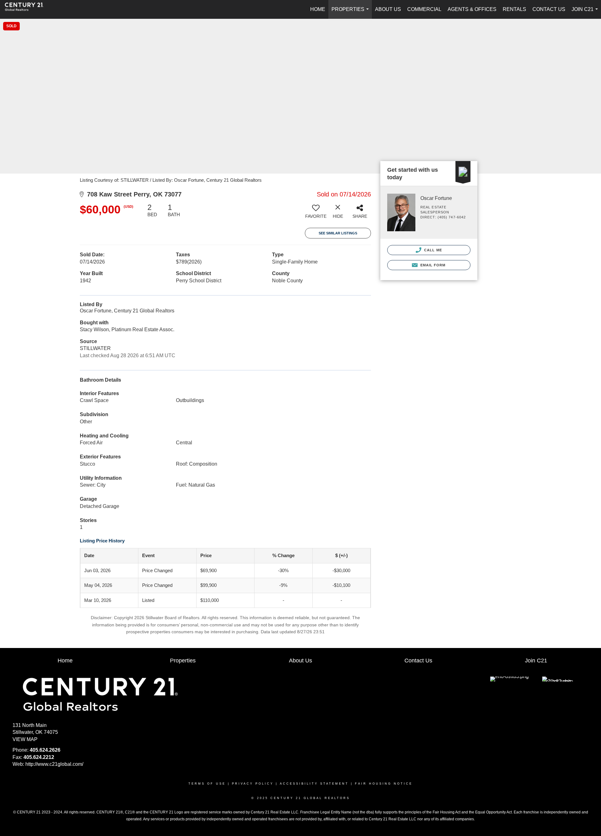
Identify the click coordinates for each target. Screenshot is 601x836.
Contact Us (548, 9)
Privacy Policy (253, 783)
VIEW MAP (25, 739)
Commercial (424, 9)
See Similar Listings (338, 233)
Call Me (432, 250)
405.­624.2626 (45, 750)
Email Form (432, 265)
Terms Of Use (207, 783)
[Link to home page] (27, 9)
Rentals (514, 9)
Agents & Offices (472, 9)
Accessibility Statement (314, 783)
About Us (388, 9)
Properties (351, 13)
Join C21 (586, 13)
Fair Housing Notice (384, 783)
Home (317, 9)
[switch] (316, 213)
